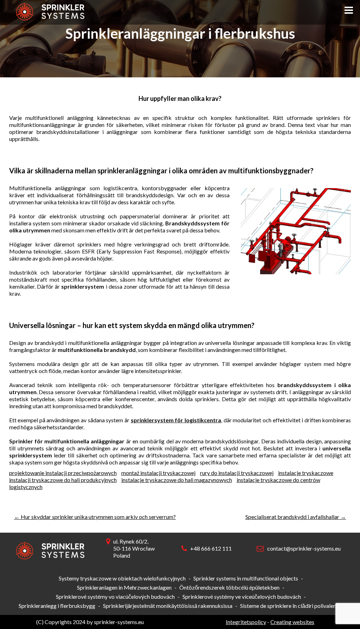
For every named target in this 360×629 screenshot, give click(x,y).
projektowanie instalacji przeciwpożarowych (63, 472)
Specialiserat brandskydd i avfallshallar (295, 516)
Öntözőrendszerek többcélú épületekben (229, 587)
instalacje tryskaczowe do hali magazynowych (176, 479)
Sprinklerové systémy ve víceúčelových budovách (241, 596)
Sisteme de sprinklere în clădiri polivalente (290, 605)
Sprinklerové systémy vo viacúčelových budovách (115, 596)
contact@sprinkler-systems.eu (304, 548)
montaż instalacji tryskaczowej (158, 472)
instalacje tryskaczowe (305, 472)
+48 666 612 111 (211, 548)
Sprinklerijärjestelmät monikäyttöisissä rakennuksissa (167, 605)
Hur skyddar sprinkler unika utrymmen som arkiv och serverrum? (95, 516)
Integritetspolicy (246, 621)
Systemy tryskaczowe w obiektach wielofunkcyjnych (122, 578)
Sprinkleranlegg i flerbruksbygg (57, 605)
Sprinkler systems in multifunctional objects (245, 578)
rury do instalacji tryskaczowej (237, 472)
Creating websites (292, 621)
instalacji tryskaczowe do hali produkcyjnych (63, 479)
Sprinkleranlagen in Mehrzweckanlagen (124, 587)
